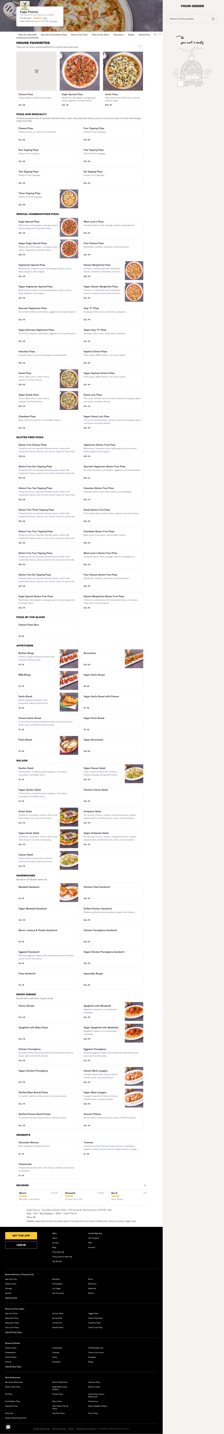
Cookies (55, 1352)
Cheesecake (57, 1348)
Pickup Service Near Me (62, 1257)
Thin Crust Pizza (12, 1327)
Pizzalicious (93, 1401)
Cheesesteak (10, 1352)
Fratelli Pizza (57, 1394)
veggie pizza (130, 1221)
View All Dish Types (13, 1366)
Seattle (8, 1293)
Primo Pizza (93, 1413)
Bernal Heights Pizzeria (97, 1406)
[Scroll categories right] (159, 34)
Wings (90, 1362)
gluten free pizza (71, 1221)
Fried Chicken (11, 1357)
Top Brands (57, 1261)
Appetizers (118, 34)
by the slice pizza (55, 1221)
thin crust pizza (87, 1221)
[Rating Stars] (37, 18)
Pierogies (92, 1357)
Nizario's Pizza (94, 1387)
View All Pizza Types (13, 1332)
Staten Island (10, 1284)
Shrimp (8, 1362)
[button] (36, 80)
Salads (131, 34)
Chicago (8, 1288)
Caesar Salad (10, 1348)
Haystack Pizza (11, 1406)
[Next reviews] (144, 1185)
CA (35, 1213)
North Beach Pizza (12, 1401)
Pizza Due (9, 1413)
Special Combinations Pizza (54, 34)
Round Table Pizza (59, 1382)
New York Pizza (11, 1313)
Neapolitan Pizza (12, 1323)
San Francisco (46, 1213)
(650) (45, 18)
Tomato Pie (57, 1323)
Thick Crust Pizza (95, 1327)
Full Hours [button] (53, 21)
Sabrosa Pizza (94, 1382)
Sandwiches (144, 34)
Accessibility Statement (86, 1429)
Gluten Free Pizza (79, 34)
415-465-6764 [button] (25, 18)
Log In (21, 1244)
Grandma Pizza (94, 1323)
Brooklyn (56, 1279)
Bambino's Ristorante (14, 1382)
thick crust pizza (116, 1221)
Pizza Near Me (58, 1252)
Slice (29, 1213)
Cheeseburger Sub (95, 1348)
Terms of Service (59, 1429)
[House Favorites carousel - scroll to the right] (140, 46)
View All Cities (11, 1298)
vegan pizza (40, 1221)
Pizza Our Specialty (27, 34)
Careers (55, 1243)
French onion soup (96, 1352)
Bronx (90, 1279)
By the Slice (57, 1318)
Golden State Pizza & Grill (15, 1418)
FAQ (90, 1243)
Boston (91, 1293)
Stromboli (56, 1362)
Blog (54, 1247)
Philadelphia (57, 1284)
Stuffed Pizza (57, 1327)
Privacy (71, 1429)
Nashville (92, 1288)
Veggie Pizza (93, 1313)
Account (91, 1247)
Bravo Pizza (57, 1401)
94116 (58, 1213)
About (54, 1238)
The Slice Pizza (58, 1413)
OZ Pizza (8, 1394)
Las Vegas (56, 1288)
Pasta (54, 1357)
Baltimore (92, 1284)
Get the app (21, 1235)
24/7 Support (93, 1238)
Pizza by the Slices (100, 34)
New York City (11, 1279)
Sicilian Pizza (57, 1313)
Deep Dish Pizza (11, 1318)
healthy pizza (101, 1221)
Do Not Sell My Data (41, 1429)
